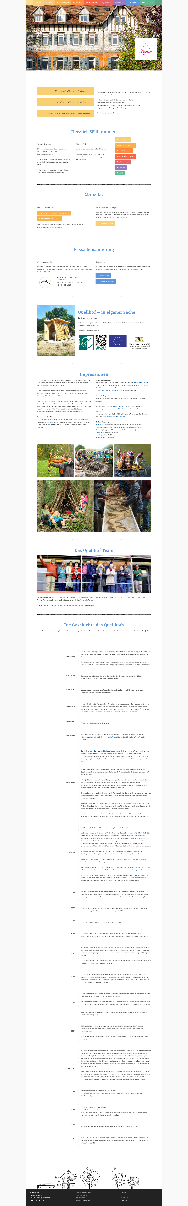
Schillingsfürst (100, 437)
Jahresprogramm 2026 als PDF (49, 219)
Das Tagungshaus (123, 162)
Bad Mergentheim (102, 435)
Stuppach (99, 430)
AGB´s (123, 1195)
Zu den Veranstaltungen (125, 145)
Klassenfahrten (91, 2)
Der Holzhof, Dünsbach (102, 751)
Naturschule (77, 2)
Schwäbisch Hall (101, 424)
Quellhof (38, 2)
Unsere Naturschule (124, 151)
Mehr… (50, 272)
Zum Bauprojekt (103, 276)
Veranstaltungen (63, 2)
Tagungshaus (106, 2)
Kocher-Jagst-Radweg (140, 383)
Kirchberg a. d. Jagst (120, 406)
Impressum (124, 1198)
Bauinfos (49, 2)
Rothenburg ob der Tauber (104, 427)
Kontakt (120, 173)
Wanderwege (104, 390)
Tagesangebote (80, 1198)
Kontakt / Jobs (147, 2)
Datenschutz (125, 1200)
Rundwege (115, 390)
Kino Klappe (122, 409)
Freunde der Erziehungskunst (131, 870)
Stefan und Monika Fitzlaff (108, 737)
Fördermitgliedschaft (83, 1200)
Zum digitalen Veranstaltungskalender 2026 (54, 213)
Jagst (52, 425)
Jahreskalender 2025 (83, 1195)
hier (82, 411)
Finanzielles (119, 2)
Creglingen (99, 432)
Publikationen (133, 2)
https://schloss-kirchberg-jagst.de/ (114, 416)
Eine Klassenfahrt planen (125, 156)
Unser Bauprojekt (123, 140)
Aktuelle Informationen (83, 1192)
